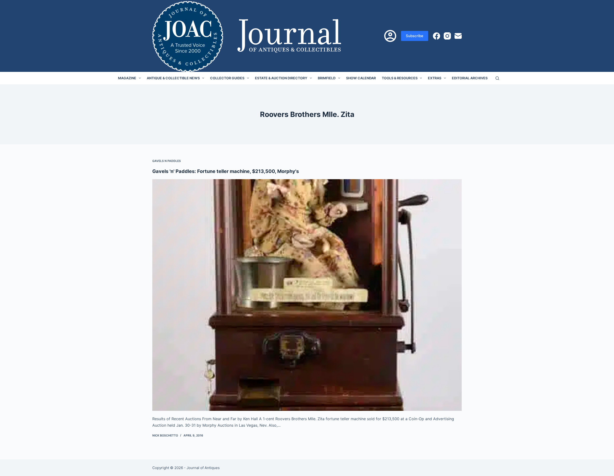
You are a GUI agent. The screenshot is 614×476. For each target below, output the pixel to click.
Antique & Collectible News (173, 78)
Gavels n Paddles (166, 161)
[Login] (390, 36)
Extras (434, 78)
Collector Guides (227, 78)
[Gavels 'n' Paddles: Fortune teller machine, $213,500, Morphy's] (307, 295)
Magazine (127, 78)
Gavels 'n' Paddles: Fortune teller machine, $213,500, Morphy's (225, 171)
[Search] (497, 78)
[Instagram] (447, 36)
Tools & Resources (400, 78)
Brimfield (327, 78)
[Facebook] (436, 36)
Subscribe (414, 36)
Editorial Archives (470, 78)
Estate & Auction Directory (281, 78)
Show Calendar (361, 78)
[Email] (458, 36)
